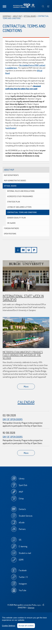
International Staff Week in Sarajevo (23, 298)
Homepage (7, 16)
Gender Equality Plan (16, 217)
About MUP (17, 16)
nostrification (11, 128)
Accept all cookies (26, 626)
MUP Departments (11, 175)
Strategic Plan (13, 202)
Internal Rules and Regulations (21, 191)
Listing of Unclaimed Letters (19, 207)
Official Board (30, 16)
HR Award (11, 223)
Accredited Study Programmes (20, 196)
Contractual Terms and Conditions (22, 212)
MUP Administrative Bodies (15, 180)
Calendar (26, 402)
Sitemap (31, 607)
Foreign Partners (11, 228)
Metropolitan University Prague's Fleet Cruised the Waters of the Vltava (23, 355)
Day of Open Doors (13, 419)
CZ (48, 6)
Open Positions (10, 233)
